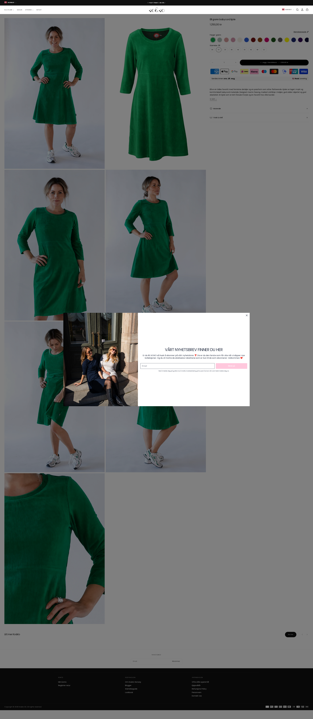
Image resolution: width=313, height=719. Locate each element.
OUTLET (39, 10)
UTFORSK (28, 10)
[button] (297, 10)
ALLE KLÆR (8, 10)
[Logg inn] (302, 10)
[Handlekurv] (307, 10)
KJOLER (19, 10)
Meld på (231, 366)
